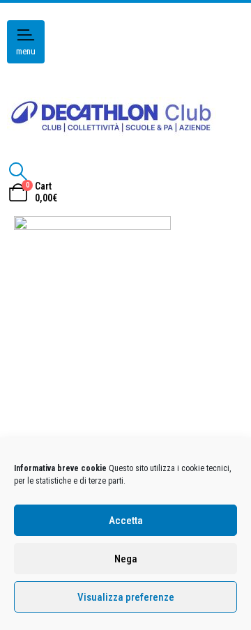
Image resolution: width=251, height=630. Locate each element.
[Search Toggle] (18, 171)
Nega (125, 559)
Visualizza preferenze (125, 597)
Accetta (126, 520)
